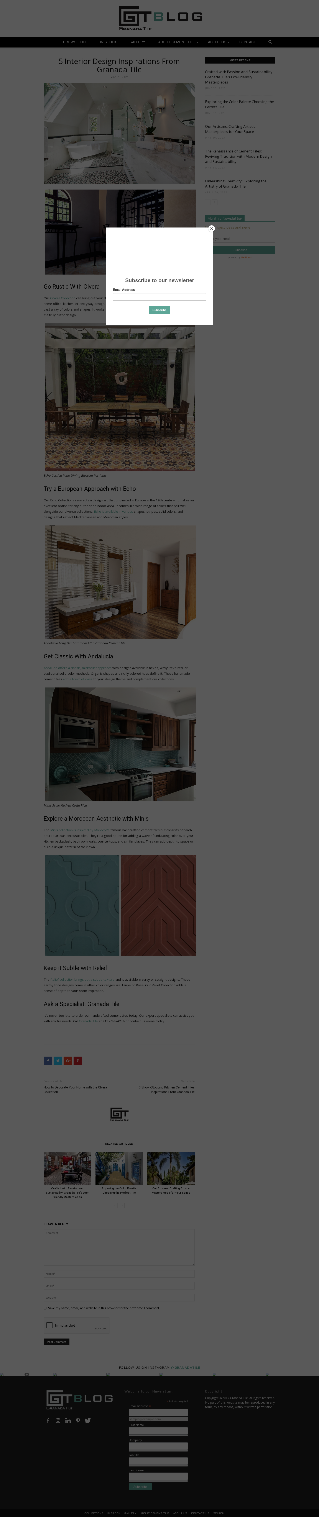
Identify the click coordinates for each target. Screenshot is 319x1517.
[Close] (211, 228)
